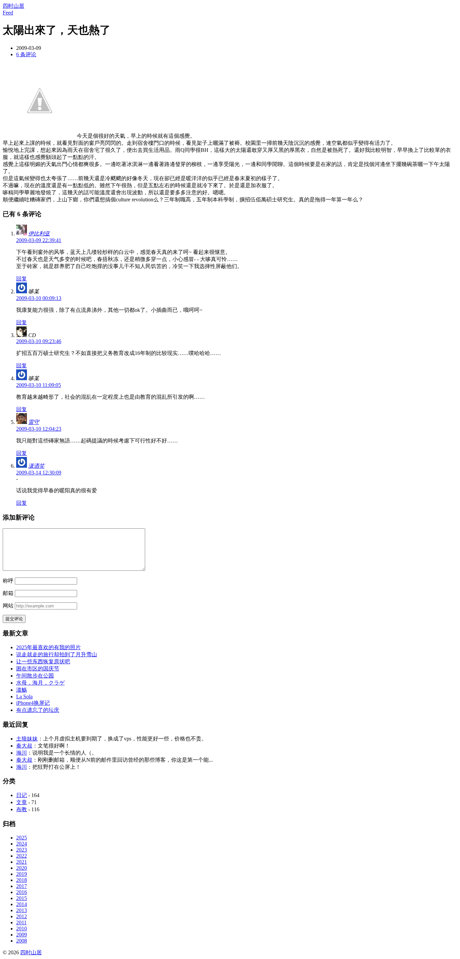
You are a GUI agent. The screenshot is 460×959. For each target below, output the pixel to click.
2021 (21, 862)
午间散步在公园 (35, 676)
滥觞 (21, 690)
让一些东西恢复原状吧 (43, 661)
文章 (21, 802)
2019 (21, 874)
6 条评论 (26, 54)
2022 (21, 856)
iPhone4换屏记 (33, 703)
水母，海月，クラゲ (40, 683)
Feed (8, 12)
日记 (21, 795)
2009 (21, 934)
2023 (21, 850)
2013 (21, 910)
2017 (21, 886)
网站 (8, 605)
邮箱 (8, 593)
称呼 (8, 581)
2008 (21, 941)
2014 (21, 904)
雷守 (33, 422)
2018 (21, 880)
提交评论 (14, 618)
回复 (21, 279)
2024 (21, 844)
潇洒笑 (36, 466)
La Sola (24, 696)
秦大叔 (24, 746)
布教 (21, 809)
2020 (21, 868)
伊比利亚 (39, 233)
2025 (21, 837)
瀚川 (21, 753)
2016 (21, 892)
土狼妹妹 (27, 738)
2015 (21, 898)
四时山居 (13, 6)
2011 (21, 922)
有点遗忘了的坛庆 (37, 710)
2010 (21, 928)
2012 (21, 916)
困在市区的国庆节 (37, 668)
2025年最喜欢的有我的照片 (48, 647)
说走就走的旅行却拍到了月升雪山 (56, 654)
